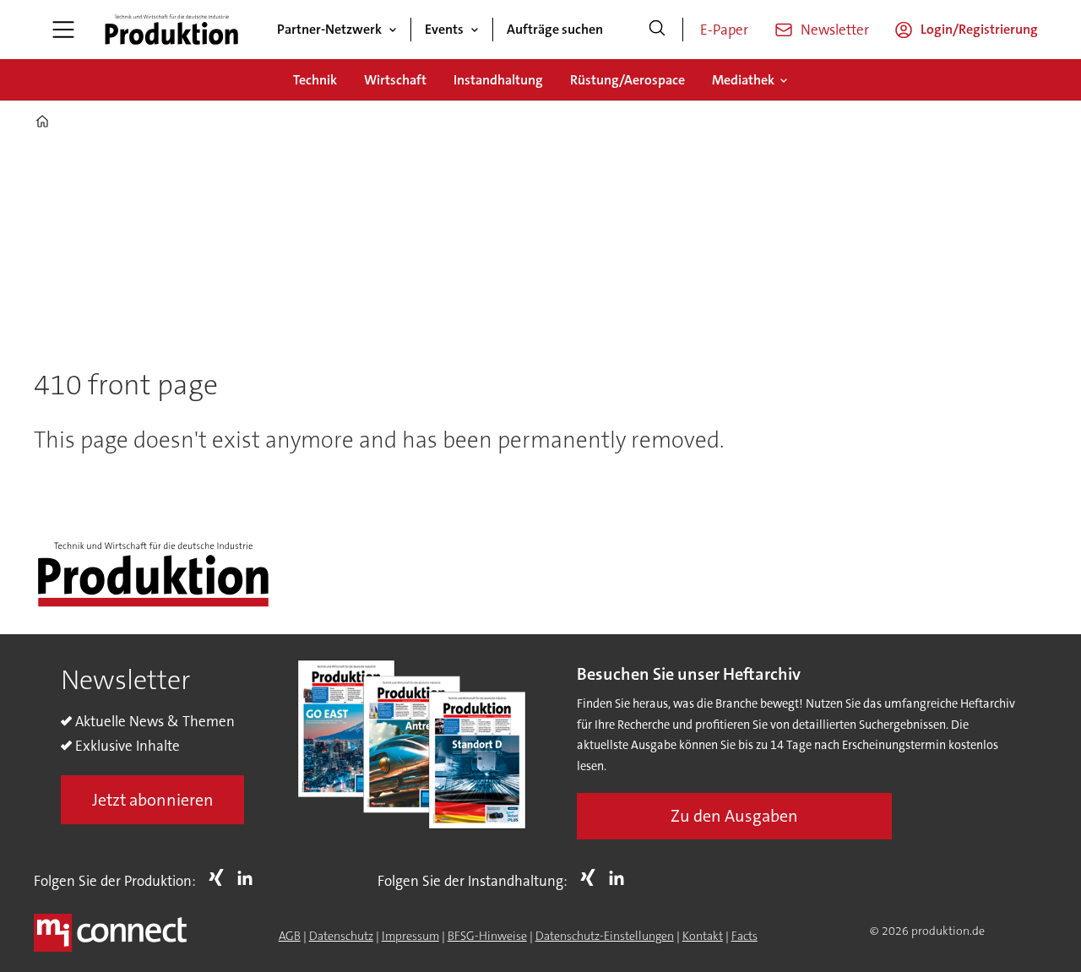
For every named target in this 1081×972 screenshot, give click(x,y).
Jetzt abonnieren (153, 800)
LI (249, 877)
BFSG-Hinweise (487, 935)
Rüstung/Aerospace (627, 80)
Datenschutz (341, 935)
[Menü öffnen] (63, 29)
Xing (220, 877)
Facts (744, 935)
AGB (290, 935)
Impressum (410, 935)
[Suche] (657, 29)
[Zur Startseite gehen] (171, 29)
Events (444, 29)
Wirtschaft (395, 80)
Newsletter (835, 29)
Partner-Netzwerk (329, 29)
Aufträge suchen (555, 29)
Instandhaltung (498, 80)
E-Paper (724, 29)
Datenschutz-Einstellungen (604, 935)
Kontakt (702, 935)
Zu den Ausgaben (734, 816)
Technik (315, 80)
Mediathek (743, 80)
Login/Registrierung (979, 29)
